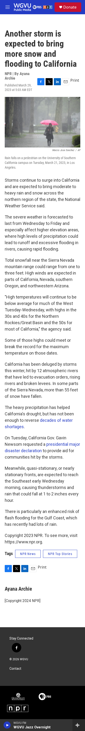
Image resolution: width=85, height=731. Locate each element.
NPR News (28, 554)
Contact (15, 668)
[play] (7, 725)
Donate (69, 7)
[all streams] (78, 725)
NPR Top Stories (60, 554)
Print (74, 80)
